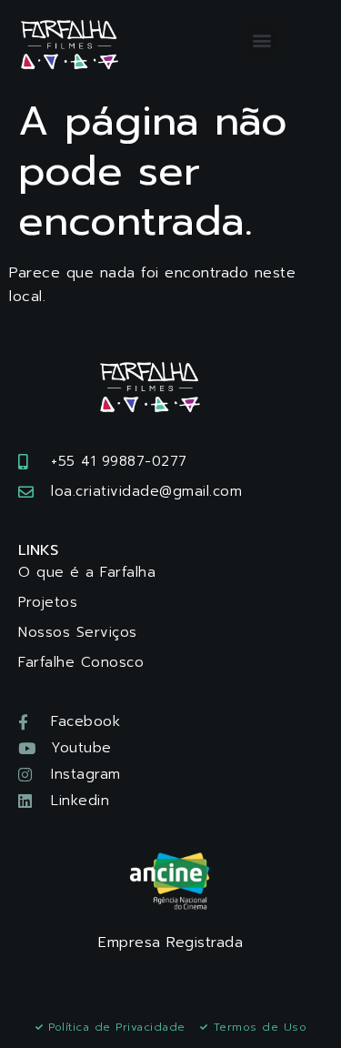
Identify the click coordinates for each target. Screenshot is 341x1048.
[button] (261, 40)
